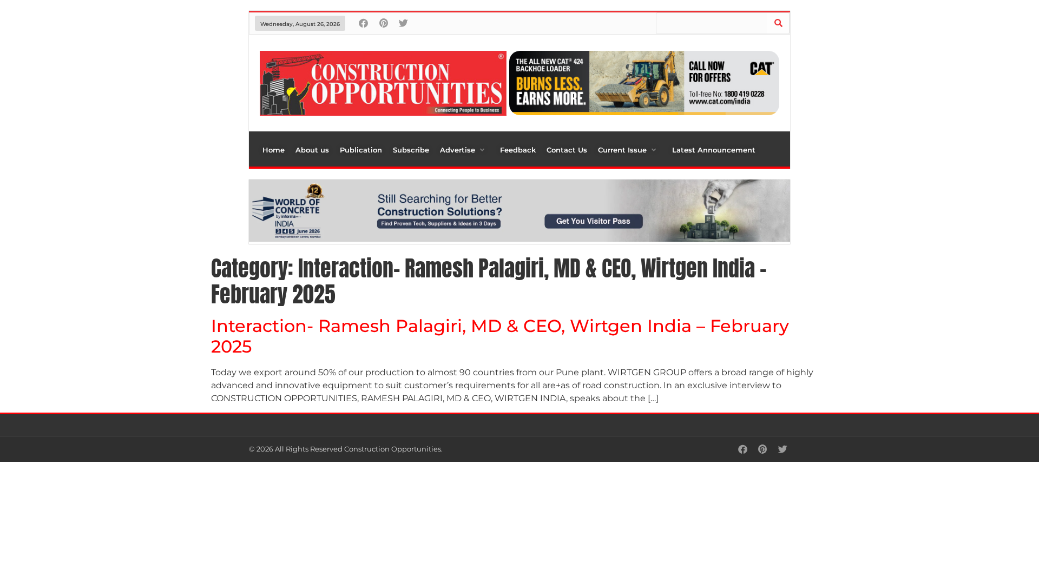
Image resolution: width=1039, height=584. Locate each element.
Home (273, 149)
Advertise (457, 149)
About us (312, 149)
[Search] (778, 23)
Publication (361, 149)
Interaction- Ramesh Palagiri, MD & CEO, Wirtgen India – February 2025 (500, 336)
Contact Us (567, 149)
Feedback (518, 149)
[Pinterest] (383, 23)
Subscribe (411, 149)
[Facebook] (363, 23)
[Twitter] (403, 23)
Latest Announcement (713, 149)
